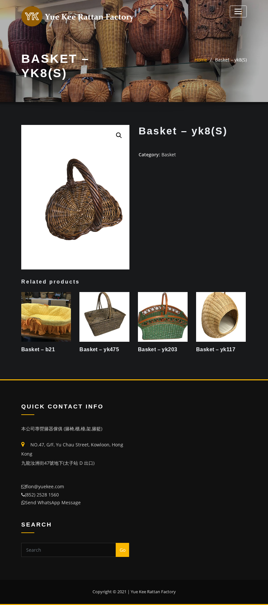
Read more (22, 347)
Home (200, 60)
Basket (168, 154)
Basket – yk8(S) (231, 60)
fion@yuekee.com (45, 486)
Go (123, 550)
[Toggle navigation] (238, 11)
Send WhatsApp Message (53, 502)
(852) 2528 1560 (42, 495)
